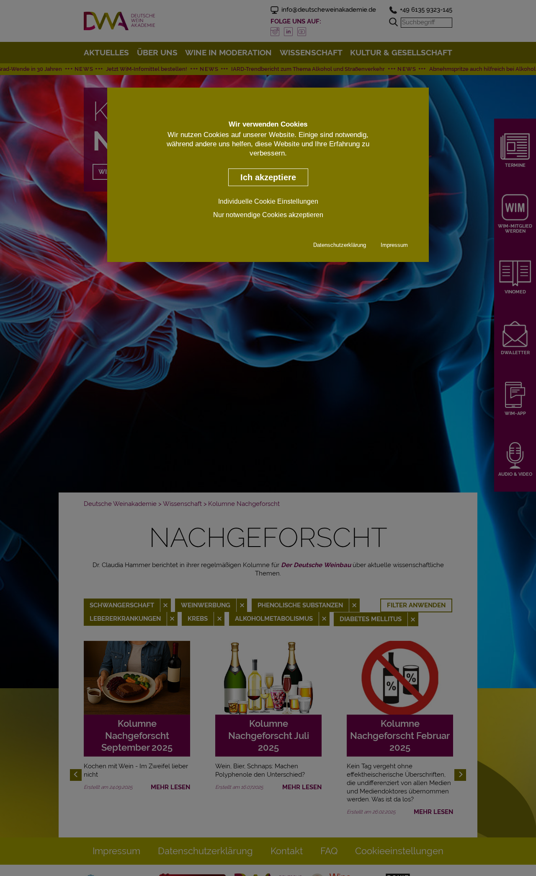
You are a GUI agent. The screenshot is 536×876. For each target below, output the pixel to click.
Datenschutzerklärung (339, 245)
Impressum (394, 245)
